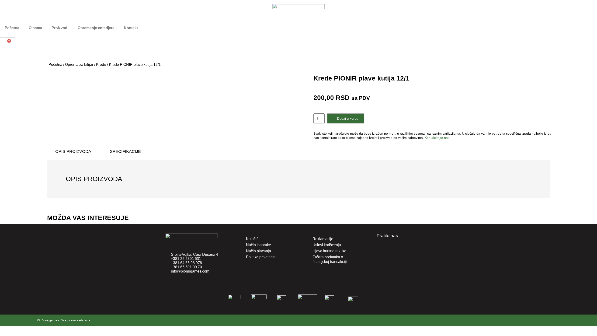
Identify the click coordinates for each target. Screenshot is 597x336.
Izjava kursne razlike (329, 251)
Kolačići (252, 239)
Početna (12, 28)
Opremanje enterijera (96, 28)
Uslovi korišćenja (326, 245)
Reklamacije (322, 239)
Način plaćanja (258, 251)
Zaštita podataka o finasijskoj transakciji (329, 259)
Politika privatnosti (261, 257)
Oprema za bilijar (79, 64)
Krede (101, 64)
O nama (35, 28)
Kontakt (131, 28)
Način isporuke (258, 245)
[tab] (73, 151)
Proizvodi (60, 28)
